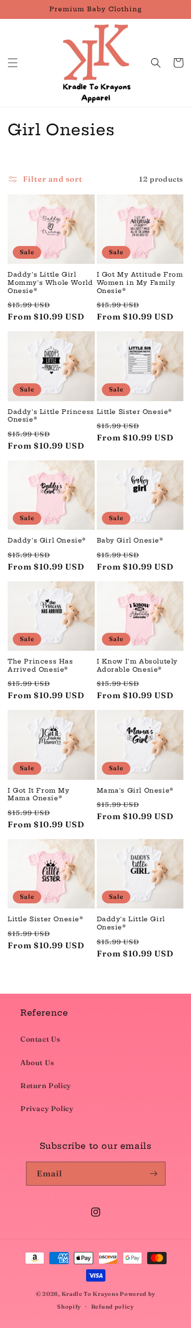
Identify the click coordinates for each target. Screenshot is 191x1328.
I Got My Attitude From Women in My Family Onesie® (140, 282)
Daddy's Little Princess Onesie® (51, 416)
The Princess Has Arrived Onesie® (40, 665)
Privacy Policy (46, 1108)
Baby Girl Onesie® (130, 540)
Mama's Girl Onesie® (135, 790)
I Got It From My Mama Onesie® (39, 794)
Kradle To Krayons (91, 1293)
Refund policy (112, 1306)
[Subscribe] (154, 1174)
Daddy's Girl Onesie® (47, 540)
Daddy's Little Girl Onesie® (131, 923)
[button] (13, 63)
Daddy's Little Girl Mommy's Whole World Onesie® (50, 282)
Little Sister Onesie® (135, 411)
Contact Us (40, 1039)
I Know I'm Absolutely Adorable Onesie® (137, 665)
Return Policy (45, 1085)
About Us (37, 1062)
